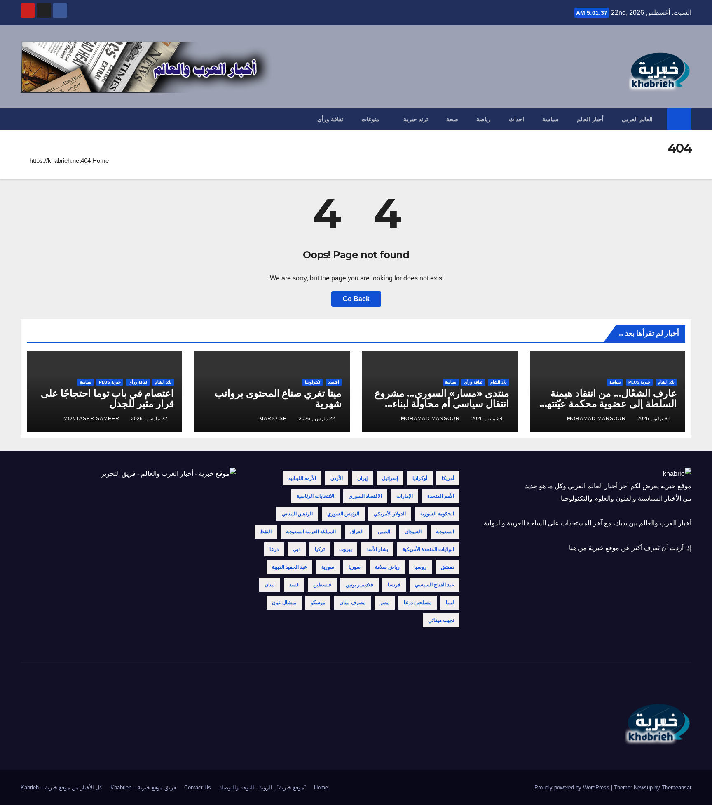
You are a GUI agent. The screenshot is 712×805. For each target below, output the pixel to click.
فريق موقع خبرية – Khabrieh (143, 787)
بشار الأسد (377, 549)
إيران (362, 478)
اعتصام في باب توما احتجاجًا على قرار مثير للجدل (107, 398)
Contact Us (197, 787)
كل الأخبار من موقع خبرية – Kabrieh (61, 787)
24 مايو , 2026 (487, 418)
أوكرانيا (419, 478)
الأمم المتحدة (440, 496)
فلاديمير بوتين (359, 585)
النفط (266, 531)
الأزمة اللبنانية (302, 478)
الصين (384, 531)
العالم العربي (637, 119)
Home (100, 160)
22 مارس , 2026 (317, 418)
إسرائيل (390, 478)
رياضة (483, 119)
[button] (26, 118)
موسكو (318, 602)
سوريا (355, 567)
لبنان (270, 585)
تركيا (320, 549)
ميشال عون (284, 602)
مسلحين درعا (417, 602)
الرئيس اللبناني (297, 514)
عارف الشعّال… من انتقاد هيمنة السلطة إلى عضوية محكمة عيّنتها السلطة (610, 403)
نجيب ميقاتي (441, 620)
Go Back (356, 298)
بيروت (345, 549)
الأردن (336, 478)
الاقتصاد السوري (365, 496)
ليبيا (450, 602)
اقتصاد (333, 382)
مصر (384, 602)
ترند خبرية (416, 119)
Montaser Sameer (91, 418)
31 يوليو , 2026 (653, 418)
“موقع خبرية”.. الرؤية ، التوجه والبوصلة (262, 787)
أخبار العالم (590, 119)
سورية (327, 567)
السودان (413, 531)
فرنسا (394, 585)
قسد (294, 585)
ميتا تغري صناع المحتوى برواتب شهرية (278, 398)
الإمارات (404, 496)
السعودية (445, 531)
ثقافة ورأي (330, 119)
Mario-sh (273, 418)
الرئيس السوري (343, 514)
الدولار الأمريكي (390, 514)
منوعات (370, 119)
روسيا (420, 567)
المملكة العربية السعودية (311, 531)
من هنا (578, 547)
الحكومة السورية (437, 514)
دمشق (447, 567)
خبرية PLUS (639, 382)
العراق (356, 531)
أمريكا (448, 478)
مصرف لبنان (352, 602)
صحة (452, 119)
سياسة (550, 119)
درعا (274, 549)
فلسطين (322, 585)
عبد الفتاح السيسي (434, 585)
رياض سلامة (387, 567)
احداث (516, 119)
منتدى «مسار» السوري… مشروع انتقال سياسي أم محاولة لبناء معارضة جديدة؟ (442, 403)
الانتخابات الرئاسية (315, 496)
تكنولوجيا (312, 382)
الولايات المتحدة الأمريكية (428, 549)
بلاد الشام (666, 382)
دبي (296, 549)
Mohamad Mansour (596, 418)
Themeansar (676, 787)
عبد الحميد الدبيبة (289, 567)
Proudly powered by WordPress (572, 787)
